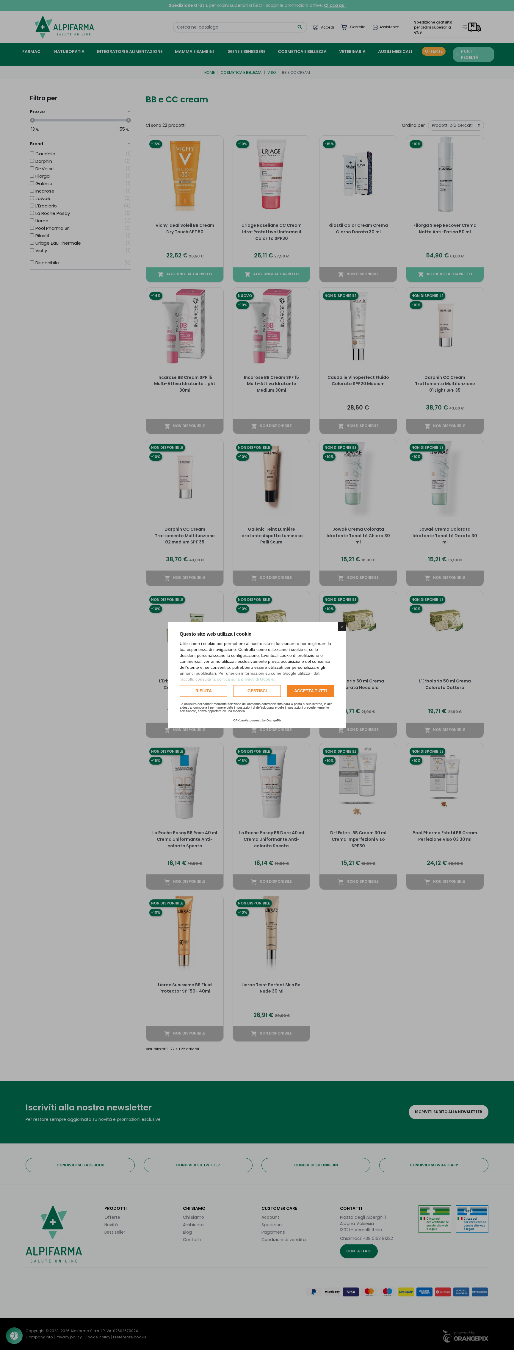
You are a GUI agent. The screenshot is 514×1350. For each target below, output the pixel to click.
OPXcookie (241, 720)
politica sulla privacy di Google (245, 679)
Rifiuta (203, 690)
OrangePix (274, 720)
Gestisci (257, 690)
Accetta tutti (310, 690)
